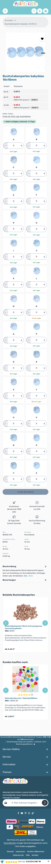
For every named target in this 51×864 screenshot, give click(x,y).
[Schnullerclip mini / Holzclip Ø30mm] (25, 679)
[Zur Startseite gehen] (25, 3)
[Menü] (5, 11)
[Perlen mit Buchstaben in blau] (25, 52)
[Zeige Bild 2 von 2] (43, 55)
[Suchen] (34, 11)
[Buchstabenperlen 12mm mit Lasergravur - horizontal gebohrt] (25, 612)
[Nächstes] (44, 67)
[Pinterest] (25, 813)
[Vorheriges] (38, 67)
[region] (25, 52)
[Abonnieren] (45, 803)
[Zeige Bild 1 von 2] (43, 53)
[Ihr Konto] (39, 11)
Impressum (20, 851)
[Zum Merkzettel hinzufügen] (42, 39)
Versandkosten (10, 843)
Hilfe (28, 855)
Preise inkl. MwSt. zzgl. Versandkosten (17, 116)
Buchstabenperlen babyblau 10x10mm (21, 24)
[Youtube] (22, 813)
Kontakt (35, 855)
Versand (10, 851)
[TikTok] (33, 813)
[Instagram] (29, 813)
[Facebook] (18, 813)
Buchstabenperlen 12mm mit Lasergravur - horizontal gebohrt (24, 627)
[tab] (25, 571)
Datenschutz (18, 855)
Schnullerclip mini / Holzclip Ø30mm (21, 698)
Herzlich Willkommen (35, 851)
